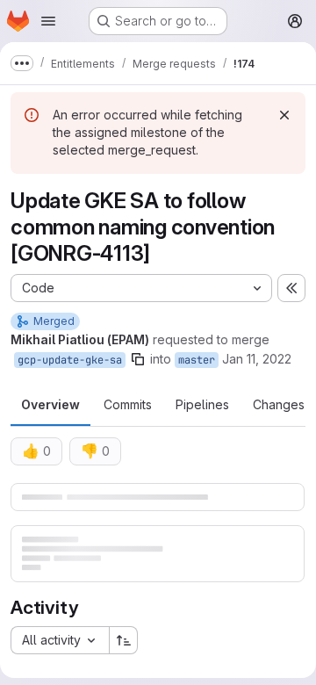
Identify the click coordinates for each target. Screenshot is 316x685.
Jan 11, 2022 (256, 358)
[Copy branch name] (137, 359)
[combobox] (60, 640)
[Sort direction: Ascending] (124, 640)
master (196, 360)
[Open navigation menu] (48, 21)
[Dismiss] (284, 115)
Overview (50, 404)
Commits (128, 404)
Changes (279, 404)
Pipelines (202, 404)
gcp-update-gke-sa (70, 360)
